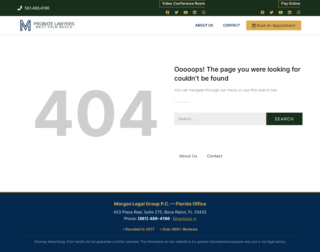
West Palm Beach (54, 27)
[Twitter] (176, 12)
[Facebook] (168, 12)
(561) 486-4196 (154, 218)
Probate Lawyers (54, 24)
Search (284, 118)
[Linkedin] (194, 12)
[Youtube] (186, 12)
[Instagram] (204, 12)
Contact (231, 25)
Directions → (184, 218)
